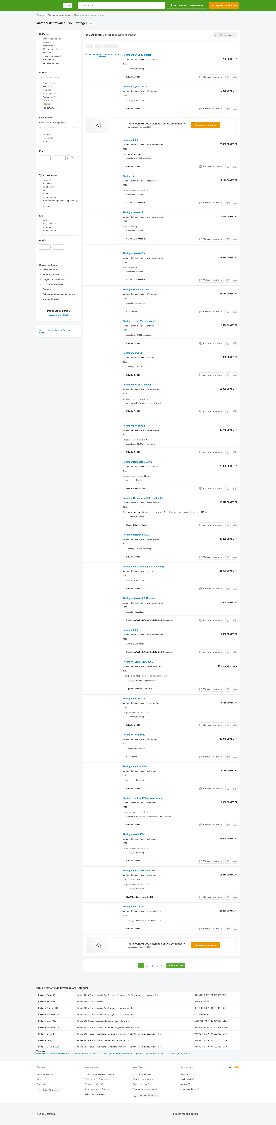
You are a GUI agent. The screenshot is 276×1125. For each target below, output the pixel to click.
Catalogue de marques (95, 1094)
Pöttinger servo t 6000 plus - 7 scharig (143, 566)
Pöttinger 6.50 (130, 140)
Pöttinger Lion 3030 (47, 1021)
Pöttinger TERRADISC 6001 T (139, 662)
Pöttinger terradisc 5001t (136, 534)
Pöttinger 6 (129, 176)
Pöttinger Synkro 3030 (135, 86)
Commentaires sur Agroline (97, 1089)
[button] (228, 77)
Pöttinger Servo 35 (133, 212)
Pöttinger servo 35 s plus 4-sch (139, 321)
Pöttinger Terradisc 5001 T (50, 1014)
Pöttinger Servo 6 (46, 1040)
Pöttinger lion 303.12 (134, 698)
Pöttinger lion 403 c (133, 906)
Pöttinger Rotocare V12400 (137, 462)
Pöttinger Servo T (46, 1034)
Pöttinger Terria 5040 (134, 734)
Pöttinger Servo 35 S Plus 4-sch (140, 598)
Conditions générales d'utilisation (99, 1074)
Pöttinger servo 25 (133, 353)
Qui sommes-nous (45, 1074)
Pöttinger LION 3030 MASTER (139, 870)
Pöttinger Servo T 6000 (48, 1047)
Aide (39, 1079)
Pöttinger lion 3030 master (137, 55)
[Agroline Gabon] (48, 5)
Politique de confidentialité (96, 1079)
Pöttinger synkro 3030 (135, 766)
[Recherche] (80, 5)
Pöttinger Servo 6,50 (134, 253)
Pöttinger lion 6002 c (134, 426)
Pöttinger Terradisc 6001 (49, 1027)
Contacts (41, 1084)
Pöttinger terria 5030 (134, 834)
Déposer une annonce (205, 125)
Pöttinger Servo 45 (46, 995)
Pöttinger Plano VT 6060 (136, 289)
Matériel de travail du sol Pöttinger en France (169, 1053)
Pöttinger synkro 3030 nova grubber (142, 798)
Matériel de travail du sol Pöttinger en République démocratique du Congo (115, 1053)
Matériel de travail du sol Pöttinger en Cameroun (58, 1053)
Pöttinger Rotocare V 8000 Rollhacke (143, 498)
